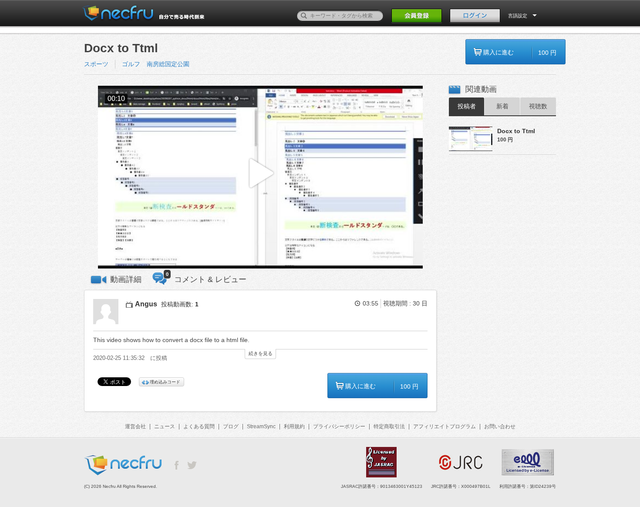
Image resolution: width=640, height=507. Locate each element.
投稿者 (467, 106)
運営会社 (135, 426)
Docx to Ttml (516, 131)
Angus (146, 304)
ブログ (231, 426)
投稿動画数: (180, 304)
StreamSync (261, 426)
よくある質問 (199, 426)
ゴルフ (131, 63)
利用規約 (294, 426)
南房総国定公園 (168, 63)
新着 (502, 106)
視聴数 (538, 106)
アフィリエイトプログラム (444, 426)
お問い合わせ (499, 426)
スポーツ (96, 63)
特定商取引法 (389, 426)
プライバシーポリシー (339, 426)
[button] (260, 177)
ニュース (164, 426)
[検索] (304, 16)
